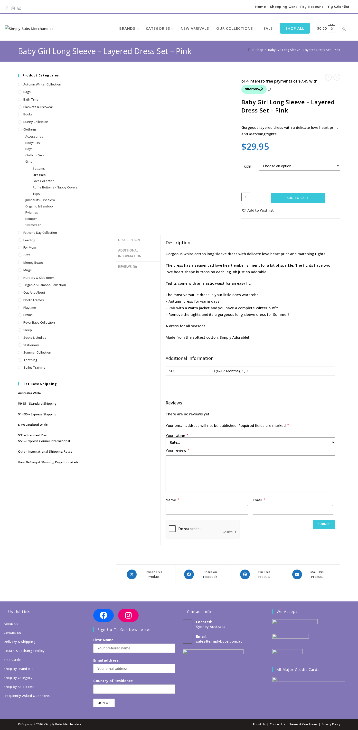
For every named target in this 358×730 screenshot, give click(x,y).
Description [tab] (129, 240)
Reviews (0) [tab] (127, 266)
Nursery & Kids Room (39, 277)
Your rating (177, 435)
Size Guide (12, 659)
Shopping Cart (283, 7)
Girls (28, 161)
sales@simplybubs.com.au (219, 641)
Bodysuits (32, 142)
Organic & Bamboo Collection (44, 285)
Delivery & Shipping (40, 462)
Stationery (31, 345)
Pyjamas (31, 212)
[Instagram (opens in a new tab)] (13, 7)
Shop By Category (18, 677)
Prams (28, 315)
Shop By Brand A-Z (19, 668)
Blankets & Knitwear (38, 107)
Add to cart (298, 198)
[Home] (249, 49)
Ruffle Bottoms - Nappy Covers (55, 187)
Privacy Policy (331, 724)
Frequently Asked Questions (27, 695)
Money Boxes (33, 262)
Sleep (27, 330)
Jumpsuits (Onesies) (40, 200)
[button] (257, 210)
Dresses (39, 175)
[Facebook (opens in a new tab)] (7, 7)
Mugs (27, 270)
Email (259, 499)
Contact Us (12, 632)
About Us (11, 623)
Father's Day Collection (40, 232)
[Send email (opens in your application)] (19, 7)
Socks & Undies (34, 337)
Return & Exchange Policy (24, 650)
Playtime (29, 307)
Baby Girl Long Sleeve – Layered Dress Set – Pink (304, 49)
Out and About (34, 292)
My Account (311, 7)
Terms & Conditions (303, 724)
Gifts (26, 255)
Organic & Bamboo (39, 206)
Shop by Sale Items (19, 686)
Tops (36, 193)
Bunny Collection (35, 122)
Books (28, 114)
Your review (177, 450)
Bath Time (30, 99)
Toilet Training (34, 367)
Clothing (29, 129)
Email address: (106, 660)
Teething (30, 360)
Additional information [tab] (129, 253)
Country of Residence (113, 680)
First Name (103, 639)
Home (260, 7)
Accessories (34, 136)
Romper (31, 218)
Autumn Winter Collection (42, 84)
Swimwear (33, 225)
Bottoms (39, 168)
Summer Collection (37, 352)
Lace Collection (44, 181)
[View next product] (336, 77)
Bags (27, 92)
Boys (29, 149)
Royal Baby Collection (39, 322)
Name (172, 499)
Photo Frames (33, 300)
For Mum (29, 247)
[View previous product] (328, 77)
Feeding (29, 240)
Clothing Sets (35, 155)
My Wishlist (338, 7)
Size (247, 166)
